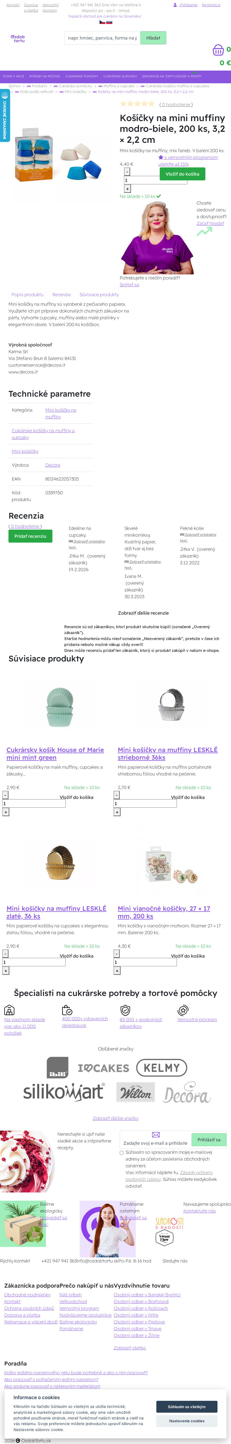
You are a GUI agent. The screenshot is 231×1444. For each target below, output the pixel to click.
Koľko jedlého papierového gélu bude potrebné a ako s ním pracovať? (76, 1372)
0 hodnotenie (176, 104)
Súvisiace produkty (99, 294)
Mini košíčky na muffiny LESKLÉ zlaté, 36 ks (56, 912)
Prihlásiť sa (209, 1139)
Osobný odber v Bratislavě (141, 1301)
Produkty (39, 86)
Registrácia (211, 5)
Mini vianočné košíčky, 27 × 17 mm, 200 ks (164, 912)
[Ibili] (57, 1067)
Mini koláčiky (75, 91)
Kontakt (13, 5)
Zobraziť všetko (130, 1348)
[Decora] (187, 1092)
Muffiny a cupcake (118, 86)
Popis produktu (27, 294)
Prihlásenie (188, 5)
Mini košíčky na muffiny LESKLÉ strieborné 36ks (168, 753)
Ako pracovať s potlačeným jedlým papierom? (51, 1379)
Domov (15, 86)
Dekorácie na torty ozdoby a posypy (171, 76)
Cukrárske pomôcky (81, 76)
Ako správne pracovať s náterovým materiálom (52, 1386)
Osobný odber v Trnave (137, 1328)
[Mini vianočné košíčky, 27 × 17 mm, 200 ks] (171, 862)
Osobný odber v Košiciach (141, 1308)
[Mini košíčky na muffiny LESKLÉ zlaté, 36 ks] (60, 862)
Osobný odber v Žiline (136, 1335)
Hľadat (153, 38)
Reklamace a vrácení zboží (30, 1322)
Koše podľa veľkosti (36, 91)
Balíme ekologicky (78, 1322)
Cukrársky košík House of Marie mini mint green (55, 753)
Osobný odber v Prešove (139, 1322)
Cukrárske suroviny (120, 76)
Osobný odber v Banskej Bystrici (147, 1294)
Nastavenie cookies (187, 1421)
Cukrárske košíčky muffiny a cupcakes (177, 86)
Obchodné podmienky (27, 1294)
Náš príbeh (70, 1294)
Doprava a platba (31, 7)
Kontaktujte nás (199, 1211)
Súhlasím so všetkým (187, 1406)
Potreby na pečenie (44, 76)
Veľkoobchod (73, 1301)
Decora (52, 465)
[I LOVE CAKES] (103, 1067)
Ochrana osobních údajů (29, 1308)
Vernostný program (51, 7)
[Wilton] (135, 1092)
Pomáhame (71, 1328)
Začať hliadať (210, 223)
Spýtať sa (129, 284)
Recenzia (61, 294)
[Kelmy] (161, 1067)
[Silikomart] (64, 1092)
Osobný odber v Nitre (136, 1315)
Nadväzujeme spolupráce (85, 1315)
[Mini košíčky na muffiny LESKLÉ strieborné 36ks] (171, 703)
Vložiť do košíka (182, 174)
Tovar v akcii (13, 76)
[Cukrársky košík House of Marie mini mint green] (60, 703)
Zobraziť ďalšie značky (115, 1118)
